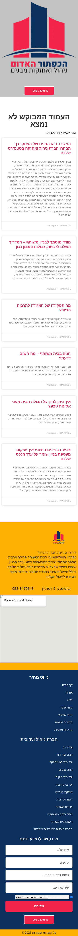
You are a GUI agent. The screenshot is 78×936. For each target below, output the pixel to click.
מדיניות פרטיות (39, 897)
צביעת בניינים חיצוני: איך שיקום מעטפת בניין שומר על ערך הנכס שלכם (43, 454)
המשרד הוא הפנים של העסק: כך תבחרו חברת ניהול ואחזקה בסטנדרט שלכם (39, 148)
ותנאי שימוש (23, 897)
